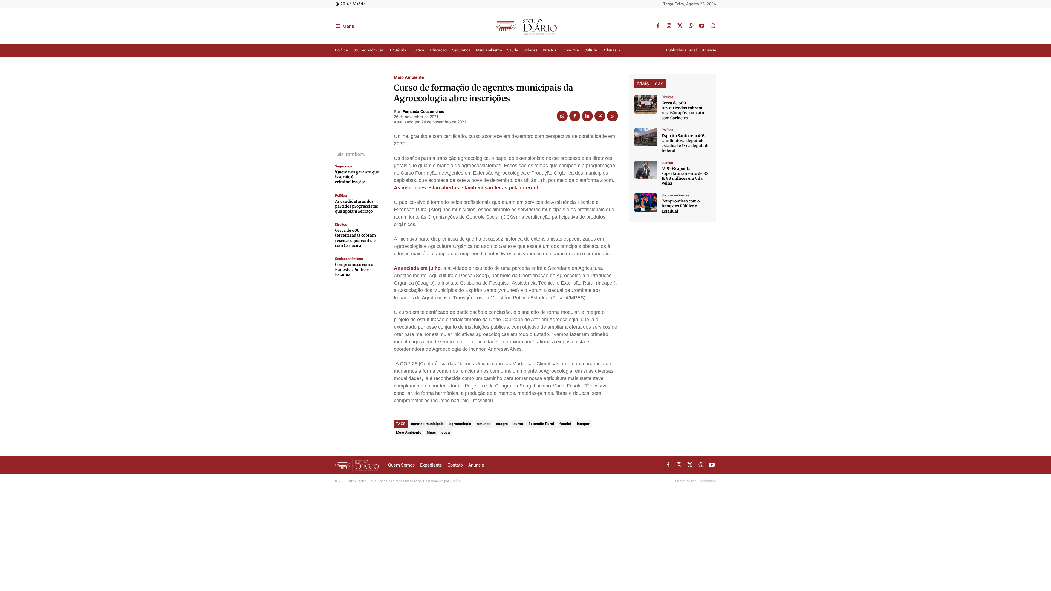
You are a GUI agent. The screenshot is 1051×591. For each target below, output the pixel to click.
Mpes (431, 432)
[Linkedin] (587, 116)
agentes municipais (427, 423)
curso (518, 423)
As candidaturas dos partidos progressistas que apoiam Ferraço (356, 206)
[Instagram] (668, 26)
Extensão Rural (541, 423)
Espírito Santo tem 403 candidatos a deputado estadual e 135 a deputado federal (685, 143)
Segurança (343, 166)
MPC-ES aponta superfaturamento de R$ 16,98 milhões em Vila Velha (685, 176)
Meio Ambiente (409, 77)
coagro (502, 423)
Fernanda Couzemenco (423, 111)
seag (445, 432)
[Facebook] (657, 26)
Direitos (341, 224)
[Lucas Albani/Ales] (645, 137)
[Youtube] (701, 26)
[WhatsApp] (690, 26)
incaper (583, 423)
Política (341, 195)
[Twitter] (679, 26)
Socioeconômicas (349, 258)
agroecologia (460, 423)
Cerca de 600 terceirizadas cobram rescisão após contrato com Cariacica (356, 238)
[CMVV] (645, 170)
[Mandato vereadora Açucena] (645, 104)
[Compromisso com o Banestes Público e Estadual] (645, 202)
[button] (713, 26)
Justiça (667, 162)
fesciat (565, 423)
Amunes (484, 423)
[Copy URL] (612, 116)
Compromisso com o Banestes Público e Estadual (354, 269)
